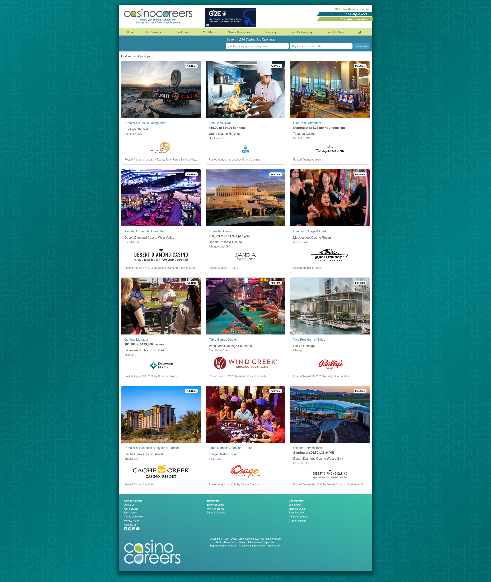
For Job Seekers (354, 19)
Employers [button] (182, 32)
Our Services (131, 508)
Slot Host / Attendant (307, 123)
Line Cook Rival (220, 123)
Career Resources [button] (239, 32)
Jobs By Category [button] (302, 32)
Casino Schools (297, 520)
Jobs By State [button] (336, 32)
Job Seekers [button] (154, 32)
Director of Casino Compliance (145, 123)
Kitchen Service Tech (307, 447)
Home (130, 32)
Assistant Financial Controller (144, 231)
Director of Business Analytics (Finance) (151, 447)
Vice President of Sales (309, 339)
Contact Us (130, 524)
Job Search (295, 504)
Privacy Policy (131, 520)
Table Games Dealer (223, 339)
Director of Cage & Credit (310, 231)
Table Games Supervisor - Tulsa (230, 447)
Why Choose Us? (216, 508)
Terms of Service (133, 516)
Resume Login (297, 508)
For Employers (355, 14)
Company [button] (271, 32)
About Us (129, 504)
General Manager (136, 339)
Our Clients (210, 32)
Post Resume (296, 512)
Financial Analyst (220, 231)
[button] (361, 32)
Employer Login (215, 504)
